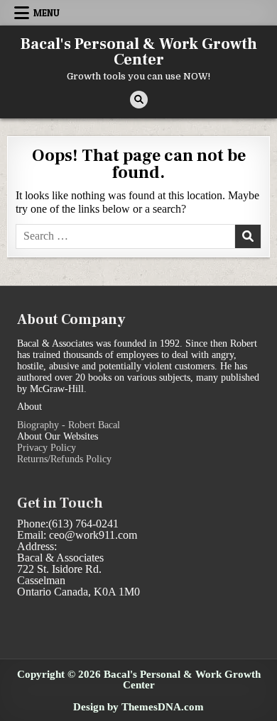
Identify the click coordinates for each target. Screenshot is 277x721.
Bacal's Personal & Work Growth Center (139, 51)
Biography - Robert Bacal (68, 425)
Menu (46, 12)
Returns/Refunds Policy (64, 459)
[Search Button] (139, 99)
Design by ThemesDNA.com (138, 706)
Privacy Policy (46, 447)
